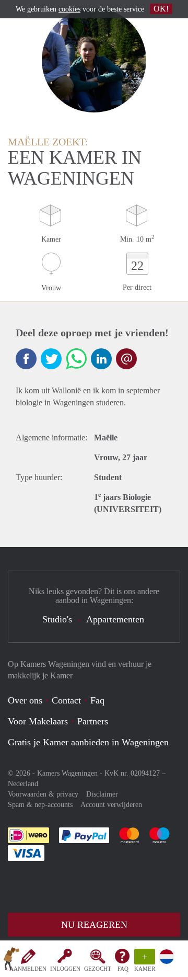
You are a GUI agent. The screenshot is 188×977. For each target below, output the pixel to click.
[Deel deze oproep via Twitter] (51, 358)
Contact (66, 700)
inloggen (65, 968)
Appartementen (115, 619)
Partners (92, 721)
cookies (69, 9)
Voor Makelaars (38, 721)
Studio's (57, 619)
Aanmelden (27, 968)
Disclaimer (102, 794)
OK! (161, 8)
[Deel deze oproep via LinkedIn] (101, 358)
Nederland (23, 784)
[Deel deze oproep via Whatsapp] (76, 358)
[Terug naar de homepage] (11, 961)
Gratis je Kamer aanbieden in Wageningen (88, 742)
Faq (97, 700)
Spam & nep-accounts (40, 805)
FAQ (123, 968)
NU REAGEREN (94, 924)
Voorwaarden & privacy (43, 794)
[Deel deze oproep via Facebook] (26, 358)
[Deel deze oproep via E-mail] (126, 358)
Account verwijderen (111, 805)
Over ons (25, 700)
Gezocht (97, 968)
